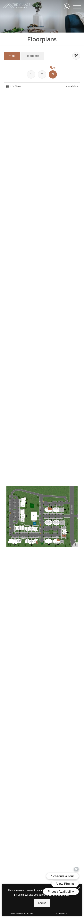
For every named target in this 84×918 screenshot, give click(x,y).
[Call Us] (67, 7)
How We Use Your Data (22, 913)
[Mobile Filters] (76, 56)
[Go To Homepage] (16, 7)
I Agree (42, 902)
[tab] (12, 56)
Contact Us (61, 913)
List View (16, 86)
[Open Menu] (77, 7)
